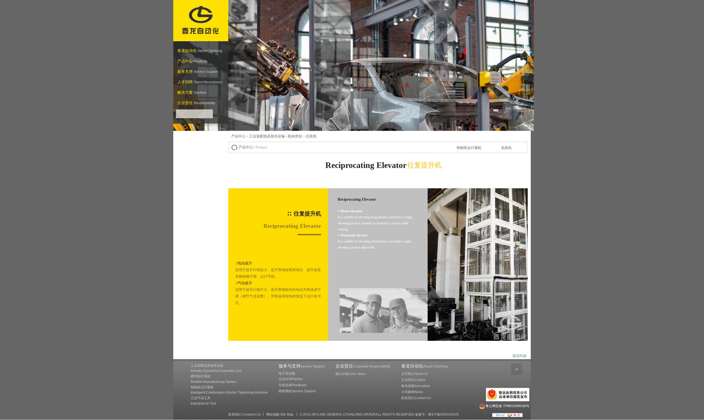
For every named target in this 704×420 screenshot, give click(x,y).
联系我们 (416, 398)
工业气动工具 (203, 400)
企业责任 (363, 366)
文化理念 (413, 380)
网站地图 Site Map (279, 414)
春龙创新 (415, 386)
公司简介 (414, 374)
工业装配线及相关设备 (267, 136)
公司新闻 (412, 392)
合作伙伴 (291, 379)
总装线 (311, 136)
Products (261, 147)
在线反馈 (293, 385)
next (526, 67)
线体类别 (295, 136)
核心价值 (350, 374)
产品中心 (238, 136)
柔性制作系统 (214, 379)
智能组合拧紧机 (229, 390)
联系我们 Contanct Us (244, 414)
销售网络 (297, 391)
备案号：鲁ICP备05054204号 (437, 414)
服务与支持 (301, 366)
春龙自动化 (424, 366)
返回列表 (519, 356)
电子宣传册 (287, 373)
